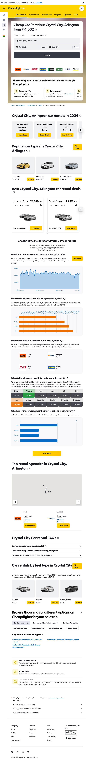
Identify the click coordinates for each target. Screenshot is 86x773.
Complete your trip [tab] (55, 628)
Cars (12, 105)
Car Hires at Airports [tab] (21, 623)
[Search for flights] (4, 15)
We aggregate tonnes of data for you (27, 708)
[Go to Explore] (4, 29)
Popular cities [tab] (72, 628)
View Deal (31, 179)
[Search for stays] (4, 20)
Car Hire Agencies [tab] (20, 628)
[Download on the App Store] (71, 738)
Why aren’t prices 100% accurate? (26, 712)
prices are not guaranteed (56, 698)
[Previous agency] (15, 502)
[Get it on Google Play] (71, 732)
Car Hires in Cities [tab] (37, 628)
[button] (83, 2)
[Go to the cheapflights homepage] (16, 8)
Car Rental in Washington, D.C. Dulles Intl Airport (27, 641)
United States (31, 105)
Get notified (69, 94)
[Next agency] (78, 502)
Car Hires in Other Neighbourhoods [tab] (45, 623)
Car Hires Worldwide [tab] (70, 623)
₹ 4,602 (28, 29)
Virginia (40, 105)
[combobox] (20, 35)
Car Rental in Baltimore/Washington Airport (63, 639)
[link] (22, 135)
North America (20, 105)
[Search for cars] (4, 25)
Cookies (39, 2)
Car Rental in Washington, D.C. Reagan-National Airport (26, 646)
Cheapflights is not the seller (24, 704)
